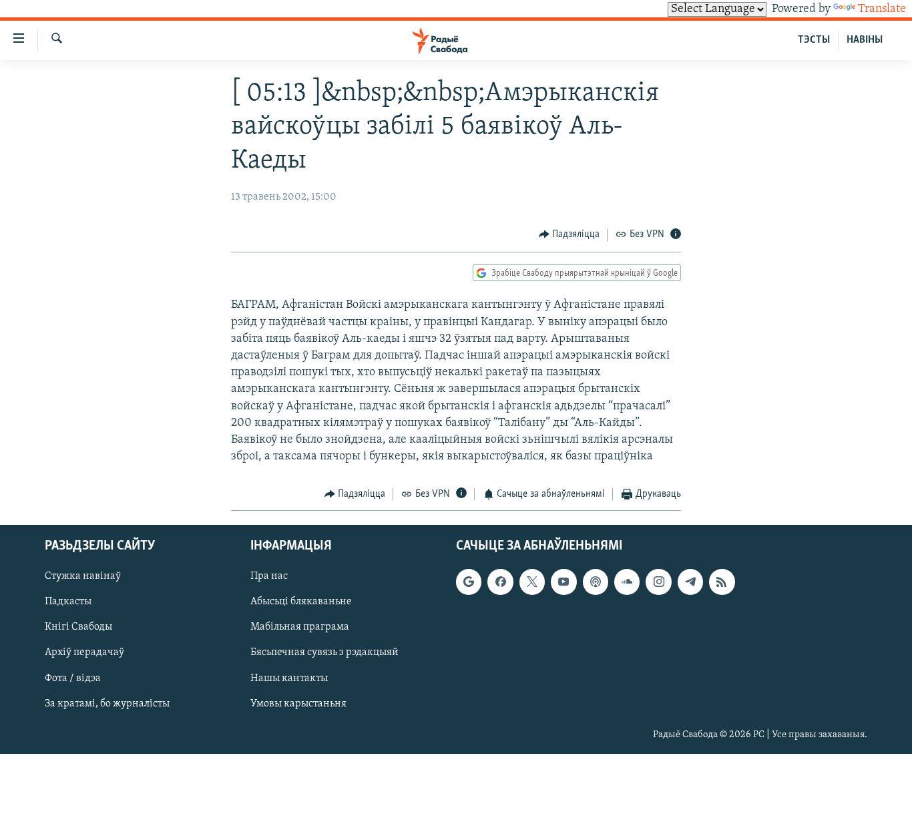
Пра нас (269, 576)
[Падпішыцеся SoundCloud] (627, 581)
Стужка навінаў (83, 576)
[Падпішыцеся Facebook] (500, 581)
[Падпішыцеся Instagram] (658, 581)
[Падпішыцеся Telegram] (690, 581)
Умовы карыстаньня (298, 703)
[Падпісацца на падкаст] (595, 581)
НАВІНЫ (865, 40)
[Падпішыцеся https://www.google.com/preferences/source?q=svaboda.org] (468, 581)
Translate (882, 9)
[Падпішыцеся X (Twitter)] (532, 581)
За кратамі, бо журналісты (107, 703)
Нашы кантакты (289, 677)
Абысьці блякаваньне (301, 601)
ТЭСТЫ (814, 40)
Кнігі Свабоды (78, 627)
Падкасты (68, 601)
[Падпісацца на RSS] (721, 581)
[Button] (569, 235)
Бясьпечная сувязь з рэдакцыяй (324, 652)
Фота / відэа (73, 677)
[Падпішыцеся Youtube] (563, 581)
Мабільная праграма (299, 627)
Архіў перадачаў (84, 652)
